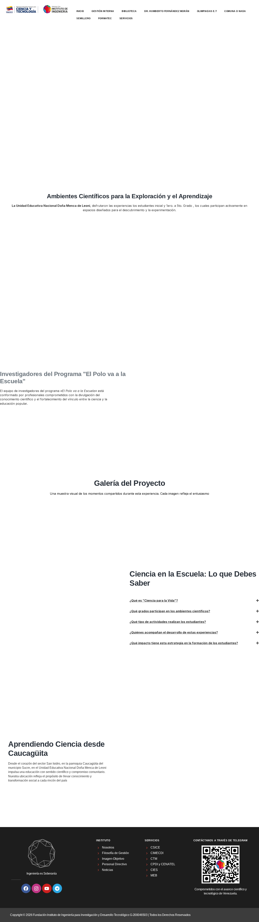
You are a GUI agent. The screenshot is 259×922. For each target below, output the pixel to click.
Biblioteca (129, 11)
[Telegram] (57, 888)
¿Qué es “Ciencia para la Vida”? (154, 600)
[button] (194, 600)
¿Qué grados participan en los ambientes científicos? (170, 611)
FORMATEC (105, 18)
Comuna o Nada (235, 11)
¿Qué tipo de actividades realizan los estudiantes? (168, 622)
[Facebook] (26, 888)
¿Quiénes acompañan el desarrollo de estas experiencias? (174, 632)
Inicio (80, 11)
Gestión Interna (103, 11)
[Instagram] (36, 888)
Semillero (83, 18)
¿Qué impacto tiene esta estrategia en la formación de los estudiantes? (184, 643)
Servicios (126, 18)
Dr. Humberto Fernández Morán (166, 11)
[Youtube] (47, 888)
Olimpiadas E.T (207, 11)
